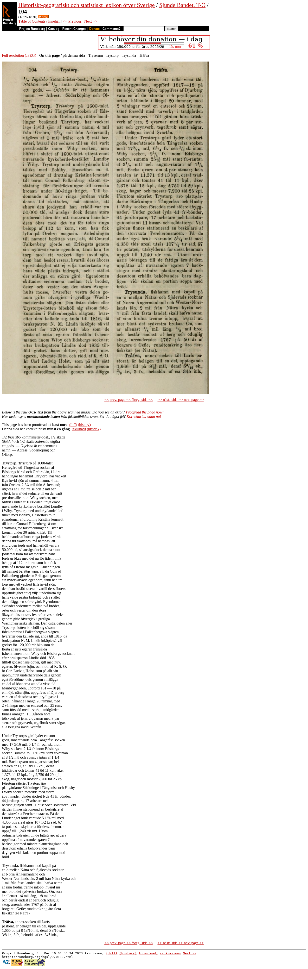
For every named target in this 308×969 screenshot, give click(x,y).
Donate (94, 29)
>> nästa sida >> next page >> (181, 400)
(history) (84, 425)
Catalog (53, 29)
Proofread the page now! (145, 412)
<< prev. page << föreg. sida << (128, 400)
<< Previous (72, 21)
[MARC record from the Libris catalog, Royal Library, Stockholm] (43, 17)
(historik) (94, 429)
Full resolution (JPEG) (19, 55)
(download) (148, 953)
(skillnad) (79, 429)
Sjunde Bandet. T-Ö (182, 5)
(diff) (73, 425)
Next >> (90, 21)
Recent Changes (74, 29)
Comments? (112, 29)
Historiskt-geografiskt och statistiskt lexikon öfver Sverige (86, 5)
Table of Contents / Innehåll (39, 21)
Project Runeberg (32, 29)
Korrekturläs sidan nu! (144, 416)
